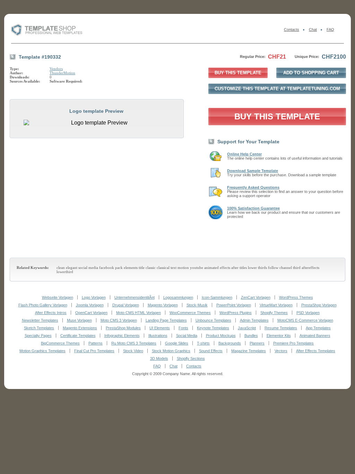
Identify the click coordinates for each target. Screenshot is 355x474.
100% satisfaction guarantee (253, 208)
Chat (313, 29)
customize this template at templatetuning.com (277, 88)
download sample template (252, 171)
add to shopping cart (311, 72)
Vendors (56, 69)
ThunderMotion (62, 73)
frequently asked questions (253, 187)
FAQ (330, 29)
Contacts (291, 29)
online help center (244, 154)
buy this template (238, 72)
